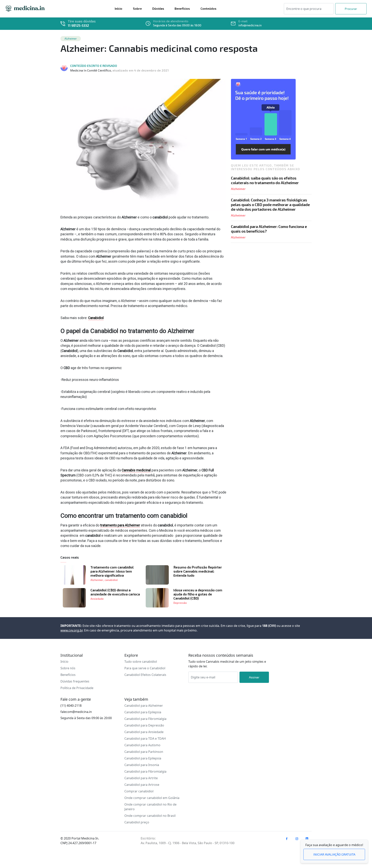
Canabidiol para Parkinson (143, 752)
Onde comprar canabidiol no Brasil (150, 816)
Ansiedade (97, 598)
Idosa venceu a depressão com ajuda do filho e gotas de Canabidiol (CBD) (197, 594)
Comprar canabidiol (138, 791)
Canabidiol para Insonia (141, 765)
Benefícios (68, 675)
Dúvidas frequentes (74, 681)
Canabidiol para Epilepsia (142, 712)
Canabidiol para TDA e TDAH (145, 738)
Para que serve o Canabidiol (144, 668)
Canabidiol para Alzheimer (143, 705)
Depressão (180, 602)
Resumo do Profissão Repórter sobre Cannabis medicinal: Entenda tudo (197, 571)
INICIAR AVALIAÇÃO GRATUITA (334, 854)
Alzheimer (96, 579)
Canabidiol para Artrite (141, 778)
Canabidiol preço (136, 822)
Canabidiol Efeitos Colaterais (145, 675)
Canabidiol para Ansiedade (144, 732)
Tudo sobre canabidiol (140, 661)
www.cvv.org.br (71, 630)
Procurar (351, 8)
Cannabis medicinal (136, 470)
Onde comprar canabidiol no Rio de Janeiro (150, 806)
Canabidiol (96, 318)
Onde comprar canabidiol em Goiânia (151, 798)
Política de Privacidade (76, 688)
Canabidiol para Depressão (144, 725)
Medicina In (25, 8)
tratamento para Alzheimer (120, 525)
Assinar (254, 677)
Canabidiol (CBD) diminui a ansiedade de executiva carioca (115, 592)
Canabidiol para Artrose (141, 784)
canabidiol (111, 579)
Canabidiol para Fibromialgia (145, 719)
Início (64, 661)
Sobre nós (67, 668)
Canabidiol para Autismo (142, 745)
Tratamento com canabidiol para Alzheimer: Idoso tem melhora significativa (111, 571)
